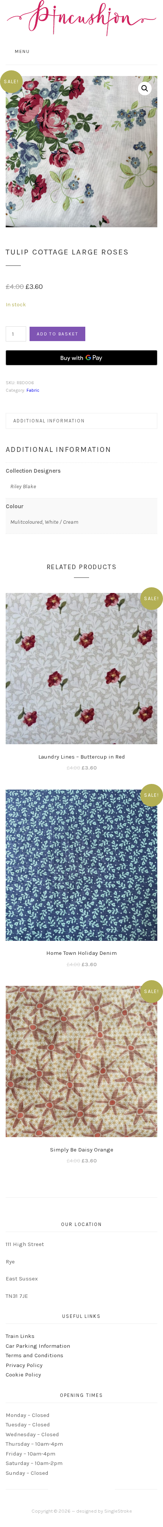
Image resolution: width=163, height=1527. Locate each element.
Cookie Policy (23, 1374)
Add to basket (57, 334)
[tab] (81, 421)
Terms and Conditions (34, 1355)
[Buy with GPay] (81, 357)
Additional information (49, 421)
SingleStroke (118, 1511)
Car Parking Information (38, 1345)
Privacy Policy (24, 1365)
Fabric (33, 390)
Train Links (20, 1336)
